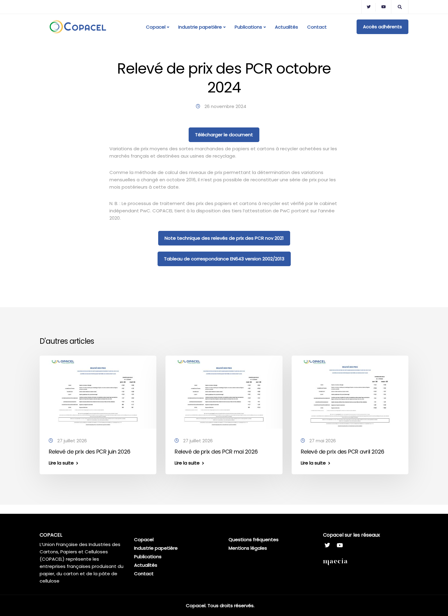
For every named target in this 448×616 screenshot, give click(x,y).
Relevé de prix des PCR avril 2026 (342, 451)
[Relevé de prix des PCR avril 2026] (350, 393)
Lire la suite (61, 463)
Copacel (155, 27)
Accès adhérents (382, 26)
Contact (317, 27)
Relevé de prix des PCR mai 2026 (216, 451)
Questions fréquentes (254, 539)
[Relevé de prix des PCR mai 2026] (224, 393)
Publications (248, 27)
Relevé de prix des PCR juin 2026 (89, 451)
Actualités (286, 27)
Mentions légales (248, 548)
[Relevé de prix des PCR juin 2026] (98, 393)
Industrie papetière (200, 27)
